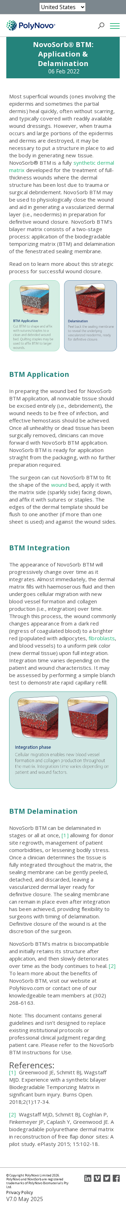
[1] (64, 835)
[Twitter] (106, 1178)
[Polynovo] (30, 25)
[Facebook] (116, 1178)
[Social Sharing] (87, 1178)
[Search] (103, 25)
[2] (112, 965)
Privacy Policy (19, 1192)
